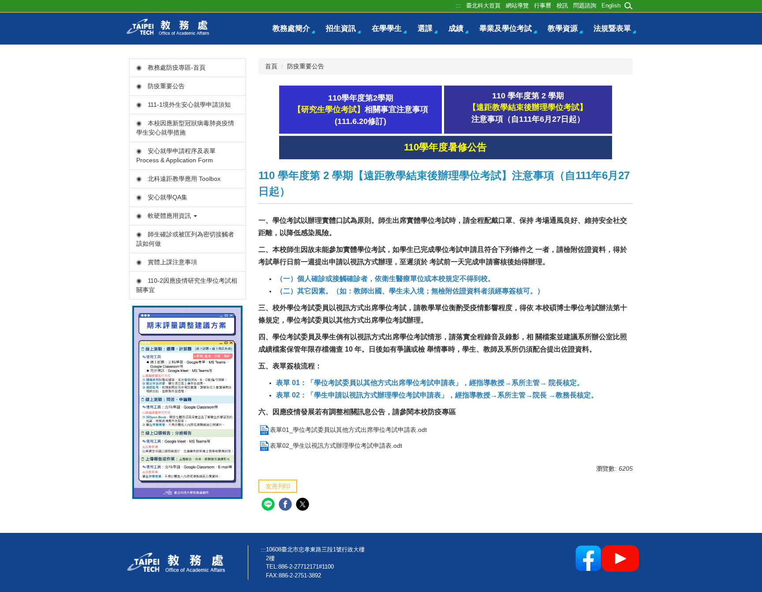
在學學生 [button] (387, 28)
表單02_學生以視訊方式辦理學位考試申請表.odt (336, 445)
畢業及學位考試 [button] (505, 28)
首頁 (271, 66)
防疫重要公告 (305, 66)
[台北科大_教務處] (170, 26)
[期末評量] (187, 401)
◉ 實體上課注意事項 (166, 262)
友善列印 (277, 486)
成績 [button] (455, 28)
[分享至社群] (269, 505)
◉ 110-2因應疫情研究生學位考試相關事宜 (186, 285)
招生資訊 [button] (341, 28)
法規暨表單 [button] (612, 28)
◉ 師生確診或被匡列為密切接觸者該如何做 (185, 239)
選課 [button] (425, 28)
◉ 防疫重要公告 (160, 86)
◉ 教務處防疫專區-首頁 (170, 67)
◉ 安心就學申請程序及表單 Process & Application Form (176, 155)
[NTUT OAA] (179, 562)
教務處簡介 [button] (291, 28)
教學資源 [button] (563, 28)
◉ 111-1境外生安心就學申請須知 (183, 104)
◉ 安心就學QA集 (161, 197)
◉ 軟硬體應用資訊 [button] (164, 215)
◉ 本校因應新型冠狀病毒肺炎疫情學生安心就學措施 (185, 128)
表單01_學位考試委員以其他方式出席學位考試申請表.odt (348, 429)
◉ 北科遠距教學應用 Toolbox (178, 178)
